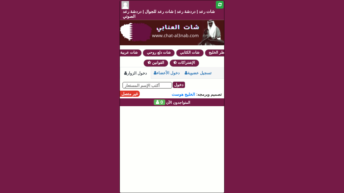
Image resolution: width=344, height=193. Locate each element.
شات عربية (131, 52)
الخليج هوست (183, 94)
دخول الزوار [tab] (137, 73)
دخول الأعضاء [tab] (168, 72)
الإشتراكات (186, 62)
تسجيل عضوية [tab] (200, 72)
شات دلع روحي (161, 52)
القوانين (157, 62)
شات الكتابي (192, 52)
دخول (179, 84)
